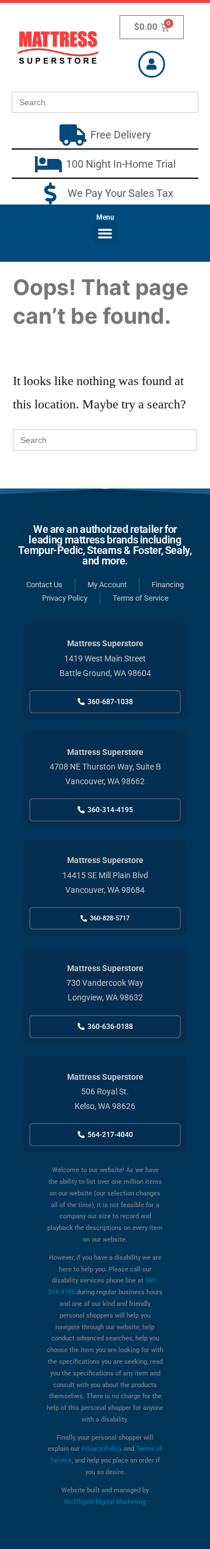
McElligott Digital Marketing (105, 1502)
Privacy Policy (102, 1449)
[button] (105, 232)
